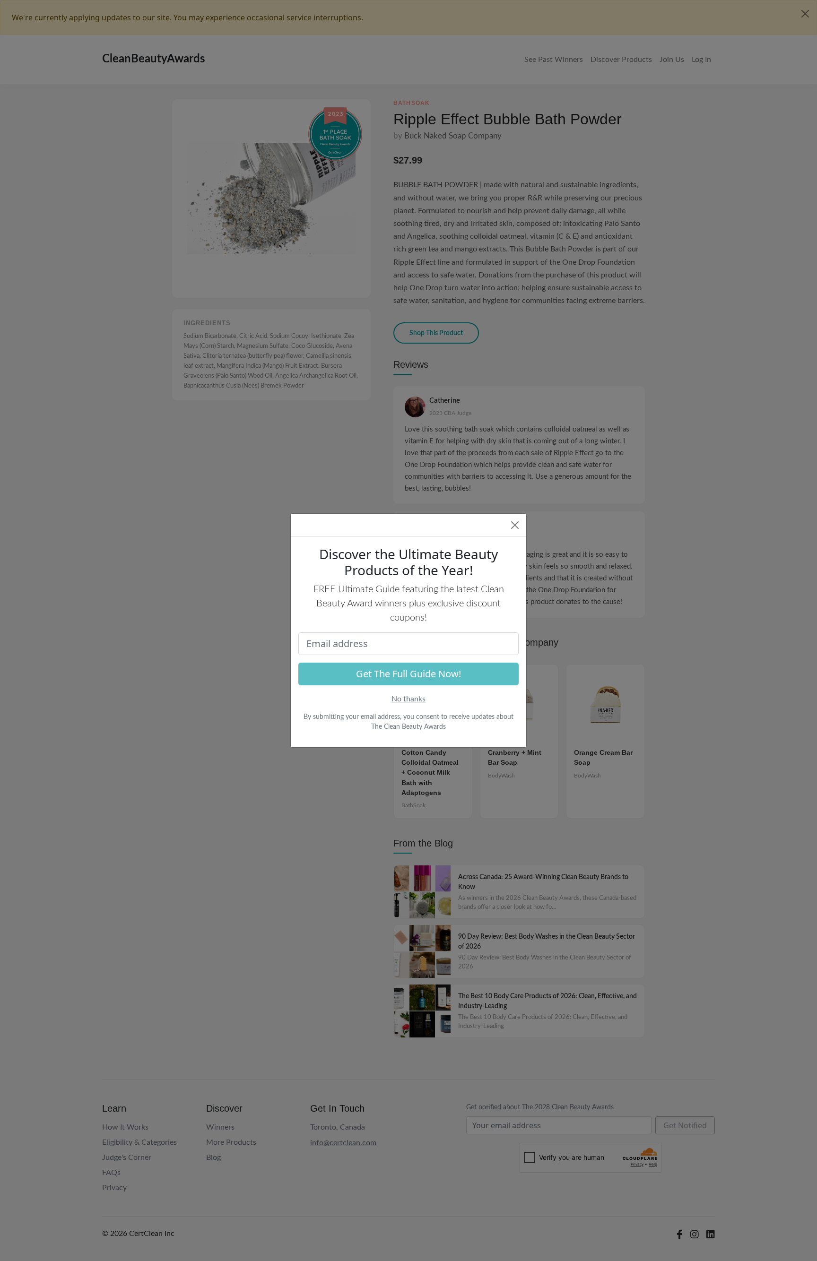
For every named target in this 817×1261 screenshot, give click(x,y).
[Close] (514, 525)
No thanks (408, 699)
